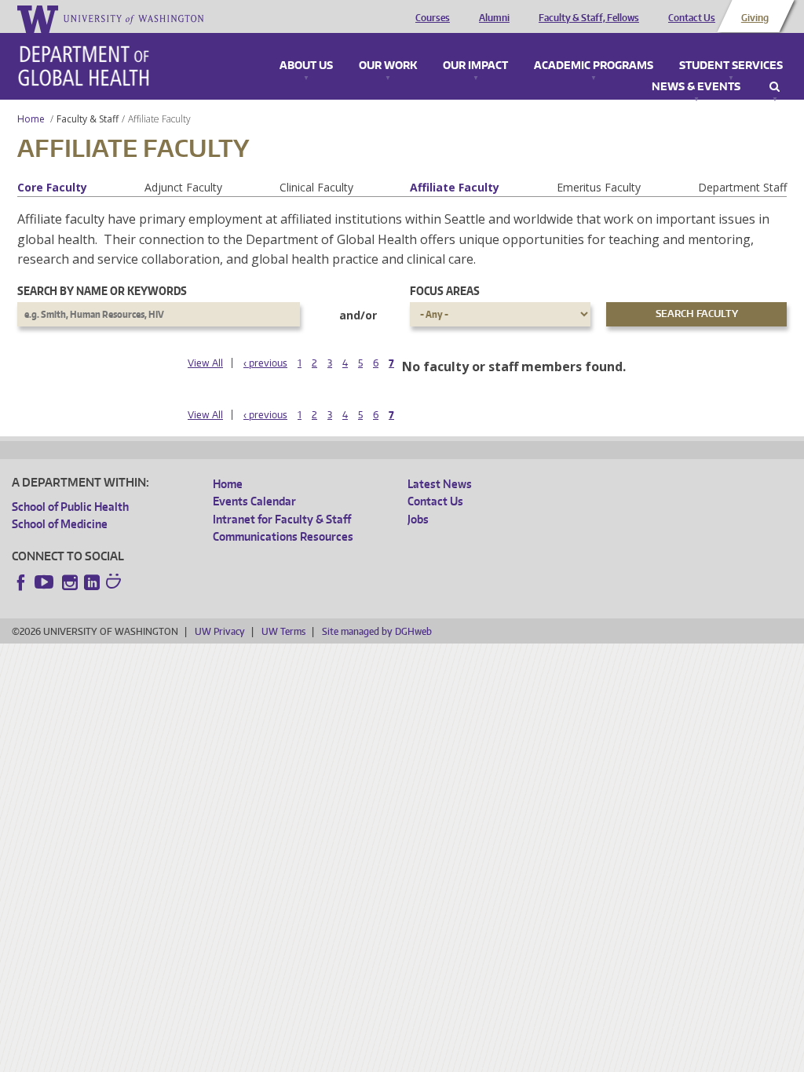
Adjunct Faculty (183, 187)
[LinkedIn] (91, 582)
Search (774, 87)
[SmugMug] (115, 583)
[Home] (83, 66)
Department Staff (742, 187)
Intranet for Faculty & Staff (282, 519)
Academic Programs (593, 65)
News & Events (696, 87)
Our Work (388, 65)
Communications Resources (283, 536)
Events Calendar (254, 501)
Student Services (731, 65)
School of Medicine (60, 524)
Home (31, 119)
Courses (432, 18)
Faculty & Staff (88, 119)
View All (205, 363)
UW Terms (283, 631)
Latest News (439, 483)
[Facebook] (21, 582)
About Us (306, 65)
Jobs (418, 519)
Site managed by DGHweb (377, 631)
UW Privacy (220, 631)
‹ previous (265, 363)
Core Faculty (52, 187)
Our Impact (475, 65)
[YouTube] (45, 582)
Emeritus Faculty (599, 187)
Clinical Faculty (316, 187)
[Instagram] (69, 582)
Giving (755, 18)
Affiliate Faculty (454, 187)
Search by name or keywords (102, 290)
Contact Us (691, 18)
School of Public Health (70, 506)
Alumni (494, 18)
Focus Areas (445, 290)
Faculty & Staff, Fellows (589, 18)
